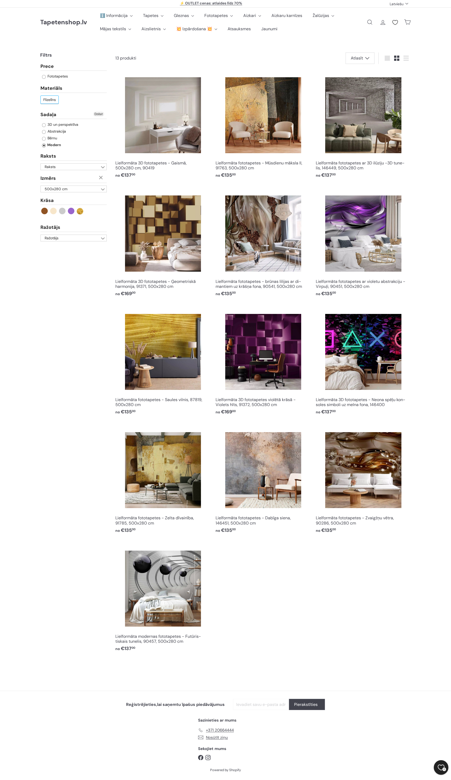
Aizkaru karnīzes (286, 15)
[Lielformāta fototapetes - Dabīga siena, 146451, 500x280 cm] (263, 480)
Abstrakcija (56, 131)
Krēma (53, 211)
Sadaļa (48, 114)
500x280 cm (56, 189)
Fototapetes (216, 15)
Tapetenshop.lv (63, 22)
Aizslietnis (151, 29)
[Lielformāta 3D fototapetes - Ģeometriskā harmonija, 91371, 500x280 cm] (162, 244)
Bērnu (51, 138)
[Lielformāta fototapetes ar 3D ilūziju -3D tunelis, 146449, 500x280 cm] (363, 125)
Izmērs (48, 178)
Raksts (48, 156)
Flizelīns (49, 99)
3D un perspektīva (62, 124)
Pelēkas (62, 211)
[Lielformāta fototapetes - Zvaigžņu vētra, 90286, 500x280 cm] (363, 480)
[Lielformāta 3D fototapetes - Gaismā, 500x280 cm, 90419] (162, 125)
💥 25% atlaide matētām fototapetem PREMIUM (211, 3)
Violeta (71, 211)
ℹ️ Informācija (114, 15)
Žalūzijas (321, 15)
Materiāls (51, 88)
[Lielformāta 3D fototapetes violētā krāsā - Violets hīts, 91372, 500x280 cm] (263, 362)
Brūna (44, 211)
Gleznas (182, 15)
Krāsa (47, 200)
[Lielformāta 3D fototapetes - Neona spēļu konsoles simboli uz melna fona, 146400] (363, 362)
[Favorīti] (395, 22)
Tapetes (151, 15)
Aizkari (250, 15)
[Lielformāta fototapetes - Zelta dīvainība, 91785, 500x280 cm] (162, 480)
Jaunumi (269, 29)
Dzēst (98, 114)
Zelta (80, 211)
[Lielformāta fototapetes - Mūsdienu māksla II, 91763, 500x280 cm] (263, 125)
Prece (47, 66)
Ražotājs (50, 227)
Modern (53, 145)
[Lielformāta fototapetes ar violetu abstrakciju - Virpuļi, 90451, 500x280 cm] (363, 244)
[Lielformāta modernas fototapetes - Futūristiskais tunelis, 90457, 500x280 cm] (162, 599)
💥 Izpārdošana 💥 (194, 29)
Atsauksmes (239, 29)
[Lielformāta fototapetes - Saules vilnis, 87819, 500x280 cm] (162, 362)
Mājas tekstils (113, 29)
